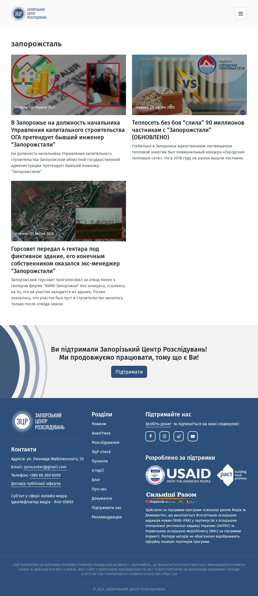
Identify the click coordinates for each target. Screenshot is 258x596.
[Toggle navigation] (240, 13)
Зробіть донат (158, 423)
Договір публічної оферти (36, 483)
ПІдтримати (129, 372)
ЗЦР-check (101, 451)
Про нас (99, 489)
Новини (99, 423)
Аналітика (101, 433)
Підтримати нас (107, 507)
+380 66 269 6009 (44, 475)
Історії (98, 470)
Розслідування (105, 442)
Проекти (100, 461)
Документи (102, 498)
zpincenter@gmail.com (45, 467)
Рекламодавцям (107, 517)
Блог (96, 479)
